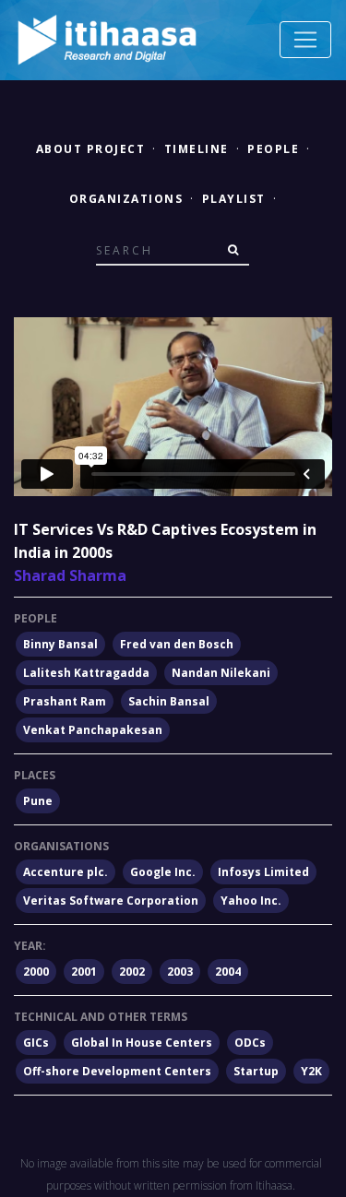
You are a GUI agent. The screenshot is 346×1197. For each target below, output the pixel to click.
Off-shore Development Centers (117, 1071)
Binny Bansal (60, 644)
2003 (180, 971)
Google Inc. (163, 872)
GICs (36, 1042)
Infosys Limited (263, 872)
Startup (256, 1071)
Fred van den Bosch (176, 644)
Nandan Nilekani (221, 673)
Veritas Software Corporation (110, 900)
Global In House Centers (141, 1042)
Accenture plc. (65, 872)
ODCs (250, 1042)
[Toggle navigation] (305, 39)
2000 (36, 971)
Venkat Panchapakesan (92, 730)
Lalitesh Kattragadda (86, 673)
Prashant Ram (64, 701)
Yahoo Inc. (251, 900)
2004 (228, 971)
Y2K (311, 1071)
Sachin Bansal (168, 701)
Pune (38, 801)
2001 (84, 971)
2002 (132, 971)
